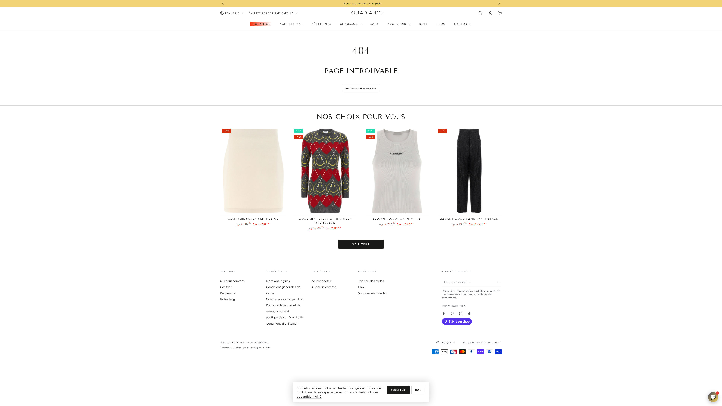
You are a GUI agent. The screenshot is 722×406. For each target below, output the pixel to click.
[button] (480, 13)
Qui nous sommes (232, 281)
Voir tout (360, 244)
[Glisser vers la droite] (499, 3)
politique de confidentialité (285, 317)
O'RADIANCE (237, 342)
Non (418, 390)
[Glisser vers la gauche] (223, 3)
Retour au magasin (361, 88)
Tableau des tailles (371, 281)
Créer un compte (324, 287)
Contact (226, 287)
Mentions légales (278, 281)
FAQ (361, 287)
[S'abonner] (500, 282)
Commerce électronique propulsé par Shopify (245, 347)
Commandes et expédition (285, 299)
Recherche (227, 293)
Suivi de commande (372, 293)
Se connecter (321, 281)
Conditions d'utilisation (282, 323)
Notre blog (227, 299)
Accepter (398, 390)
